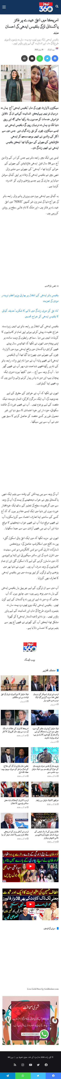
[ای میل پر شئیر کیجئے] (32, 58)
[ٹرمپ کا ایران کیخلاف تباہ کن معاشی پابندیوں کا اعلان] (14, 789)
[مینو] (4, 8)
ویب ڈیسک (51, 49)
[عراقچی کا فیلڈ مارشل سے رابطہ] (45, 789)
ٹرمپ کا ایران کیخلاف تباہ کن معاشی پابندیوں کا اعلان (16, 801)
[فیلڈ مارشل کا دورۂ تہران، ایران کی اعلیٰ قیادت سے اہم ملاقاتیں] (14, 683)
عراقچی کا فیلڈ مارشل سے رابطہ (47, 800)
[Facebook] (55, 58)
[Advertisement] (30, 250)
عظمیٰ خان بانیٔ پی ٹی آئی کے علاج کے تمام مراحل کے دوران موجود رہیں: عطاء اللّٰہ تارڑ (14, 769)
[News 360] (46, 7)
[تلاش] (57, 8)
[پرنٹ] (24, 58)
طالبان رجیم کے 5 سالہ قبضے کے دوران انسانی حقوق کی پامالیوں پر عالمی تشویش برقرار (46, 835)
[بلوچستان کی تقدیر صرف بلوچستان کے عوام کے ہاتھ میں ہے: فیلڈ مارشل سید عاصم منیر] (45, 755)
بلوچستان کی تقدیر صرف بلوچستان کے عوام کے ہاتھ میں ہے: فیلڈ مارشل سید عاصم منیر (45, 769)
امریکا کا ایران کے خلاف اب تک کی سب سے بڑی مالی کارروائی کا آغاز (15, 729)
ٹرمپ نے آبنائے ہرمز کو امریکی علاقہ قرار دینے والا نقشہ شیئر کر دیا (14, 833)
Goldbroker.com (51, 989)
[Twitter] (47, 58)
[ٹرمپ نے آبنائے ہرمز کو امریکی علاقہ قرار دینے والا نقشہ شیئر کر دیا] (14, 820)
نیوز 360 (11, 1057)
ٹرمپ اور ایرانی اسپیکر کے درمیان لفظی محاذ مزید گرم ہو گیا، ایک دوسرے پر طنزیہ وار (46, 697)
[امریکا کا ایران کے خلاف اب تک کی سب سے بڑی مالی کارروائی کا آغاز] (14, 717)
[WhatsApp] (39, 58)
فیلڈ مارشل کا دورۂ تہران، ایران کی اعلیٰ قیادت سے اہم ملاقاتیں (14, 695)
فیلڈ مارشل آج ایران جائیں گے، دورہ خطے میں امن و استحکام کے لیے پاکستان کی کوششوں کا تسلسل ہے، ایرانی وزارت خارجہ (46, 733)
